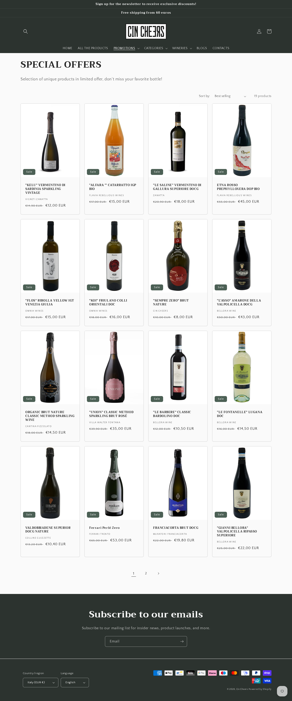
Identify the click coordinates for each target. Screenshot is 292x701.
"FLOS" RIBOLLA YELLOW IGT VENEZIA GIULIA (49, 303)
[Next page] (158, 573)
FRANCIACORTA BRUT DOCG (175, 528)
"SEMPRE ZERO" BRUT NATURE (171, 303)
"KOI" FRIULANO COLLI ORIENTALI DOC (108, 303)
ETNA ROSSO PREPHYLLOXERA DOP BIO (238, 187)
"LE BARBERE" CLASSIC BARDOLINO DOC (172, 414)
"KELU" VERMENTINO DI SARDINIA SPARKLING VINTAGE (45, 189)
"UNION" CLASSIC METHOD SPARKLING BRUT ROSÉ (111, 414)
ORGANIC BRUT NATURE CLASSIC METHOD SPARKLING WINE (49, 416)
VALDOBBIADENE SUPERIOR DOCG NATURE (47, 530)
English (70, 682)
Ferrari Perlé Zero (104, 528)
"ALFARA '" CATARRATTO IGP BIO (112, 187)
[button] (26, 31)
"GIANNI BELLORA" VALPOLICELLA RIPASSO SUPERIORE (237, 532)
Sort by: (204, 96)
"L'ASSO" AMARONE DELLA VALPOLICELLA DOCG (239, 303)
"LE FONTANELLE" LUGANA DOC (239, 414)
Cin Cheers (242, 689)
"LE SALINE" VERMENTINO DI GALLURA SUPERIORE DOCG (177, 187)
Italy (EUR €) (36, 682)
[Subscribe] (182, 641)
